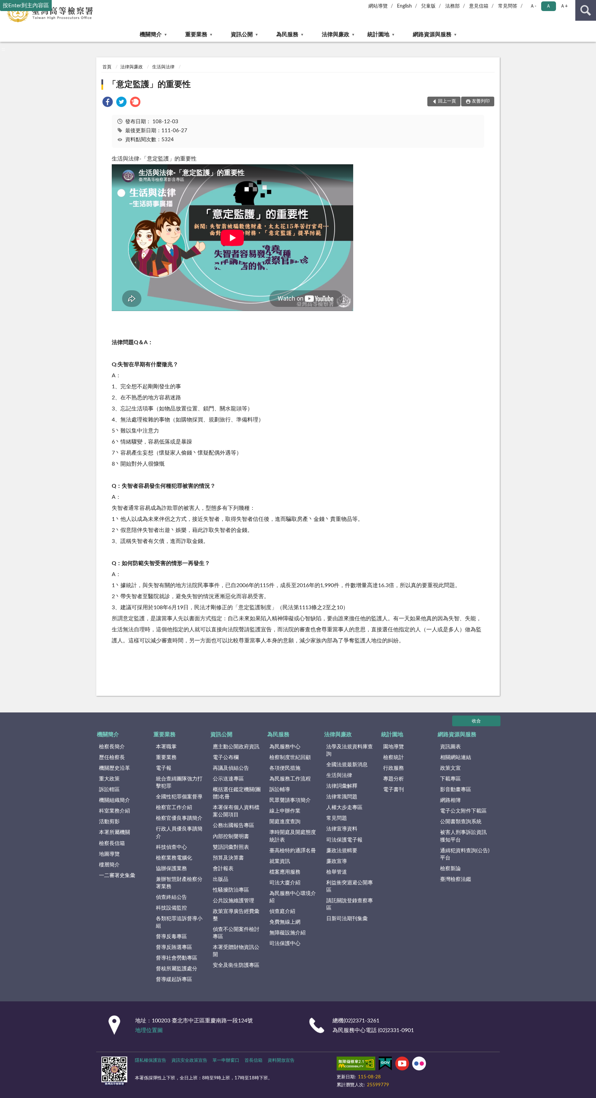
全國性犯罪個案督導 (179, 796)
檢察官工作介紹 (174, 807)
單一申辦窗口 (225, 1060)
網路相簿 (450, 800)
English (404, 6)
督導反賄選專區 (174, 947)
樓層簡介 (109, 864)
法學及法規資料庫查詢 (349, 750)
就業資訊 (279, 861)
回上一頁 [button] (447, 101)
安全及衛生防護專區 (236, 965)
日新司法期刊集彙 (347, 918)
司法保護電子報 (344, 840)
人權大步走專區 (344, 807)
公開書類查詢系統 (460, 821)
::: (3, 49)
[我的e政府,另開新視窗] (385, 1065)
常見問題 (336, 818)
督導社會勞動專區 (176, 958)
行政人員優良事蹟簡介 (179, 832)
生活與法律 (163, 67)
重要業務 (196, 34)
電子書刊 (393, 789)
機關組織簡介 (114, 800)
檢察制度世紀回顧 (290, 757)
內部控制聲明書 (231, 836)
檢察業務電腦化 (174, 858)
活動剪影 (109, 821)
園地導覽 (393, 746)
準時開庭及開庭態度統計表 (292, 836)
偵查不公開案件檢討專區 (236, 933)
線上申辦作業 (284, 811)
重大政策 (109, 778)
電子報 (163, 768)
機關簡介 (151, 34)
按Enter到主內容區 (26, 5)
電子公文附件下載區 (463, 811)
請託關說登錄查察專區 (349, 904)
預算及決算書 (228, 858)
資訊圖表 (450, 746)
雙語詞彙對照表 (231, 847)
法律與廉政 (335, 34)
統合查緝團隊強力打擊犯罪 (179, 782)
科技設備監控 (171, 908)
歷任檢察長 (112, 757)
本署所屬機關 (114, 832)
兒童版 (428, 6)
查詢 (585, 10)
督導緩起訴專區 (174, 979)
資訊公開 (242, 34)
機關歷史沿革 (114, 768)
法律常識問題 (341, 796)
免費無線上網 (284, 922)
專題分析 (393, 778)
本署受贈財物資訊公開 (236, 951)
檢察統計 (393, 757)
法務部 (452, 6)
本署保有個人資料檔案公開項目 (236, 811)
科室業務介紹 (114, 811)
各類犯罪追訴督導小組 (179, 922)
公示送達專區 (228, 778)
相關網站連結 (455, 757)
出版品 (220, 879)
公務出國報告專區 (233, 825)
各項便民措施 (284, 768)
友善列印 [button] (481, 101)
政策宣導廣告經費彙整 (236, 915)
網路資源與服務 (432, 34)
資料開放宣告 (281, 1060)
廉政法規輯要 (341, 850)
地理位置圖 (149, 1030)
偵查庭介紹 (282, 911)
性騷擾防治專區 (231, 890)
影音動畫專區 (455, 789)
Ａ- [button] (533, 6)
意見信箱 (478, 6)
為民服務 (287, 34)
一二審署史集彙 (117, 875)
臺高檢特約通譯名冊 (292, 850)
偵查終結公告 (171, 897)
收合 (476, 721)
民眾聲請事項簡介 (290, 800)
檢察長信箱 (112, 843)
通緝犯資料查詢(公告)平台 (464, 854)
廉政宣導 (336, 861)
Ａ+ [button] (564, 6)
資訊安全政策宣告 (189, 1060)
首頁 (106, 67)
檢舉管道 (336, 872)
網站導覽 (378, 6)
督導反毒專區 (171, 936)
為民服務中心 (284, 746)
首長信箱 (253, 1060)
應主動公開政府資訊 (236, 746)
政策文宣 (450, 768)
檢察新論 (450, 868)
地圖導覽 (109, 854)
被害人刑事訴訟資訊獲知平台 (463, 836)
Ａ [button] (548, 6)
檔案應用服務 (284, 872)
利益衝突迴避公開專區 (349, 886)
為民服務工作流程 (290, 778)
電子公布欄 (226, 757)
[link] (107, 103)
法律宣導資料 (341, 829)
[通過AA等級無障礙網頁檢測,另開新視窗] (356, 1065)
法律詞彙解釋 (341, 786)
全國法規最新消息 (347, 764)
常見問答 (507, 6)
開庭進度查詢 (284, 821)
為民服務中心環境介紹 (292, 897)
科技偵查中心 (171, 847)
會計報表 (223, 868)
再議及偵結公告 (231, 768)
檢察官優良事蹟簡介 (179, 818)
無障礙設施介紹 (287, 932)
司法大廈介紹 (284, 882)
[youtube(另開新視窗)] (402, 1065)
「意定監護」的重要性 (149, 84)
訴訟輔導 (279, 789)
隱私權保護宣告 (150, 1060)
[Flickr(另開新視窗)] (419, 1065)
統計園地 (378, 34)
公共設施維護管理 (233, 900)
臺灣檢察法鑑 (455, 879)
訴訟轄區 (109, 789)
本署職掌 (166, 746)
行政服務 (393, 768)
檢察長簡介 (112, 746)
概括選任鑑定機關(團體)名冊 (237, 793)
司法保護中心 (284, 943)
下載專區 (450, 778)
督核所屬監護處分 (176, 968)
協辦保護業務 (171, 868)
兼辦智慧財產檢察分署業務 (179, 883)
